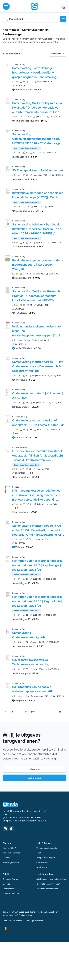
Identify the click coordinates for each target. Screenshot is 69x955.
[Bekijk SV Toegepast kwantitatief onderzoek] (34, 173)
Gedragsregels (9, 888)
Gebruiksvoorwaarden (12, 920)
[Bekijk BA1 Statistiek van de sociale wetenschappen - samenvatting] (34, 691)
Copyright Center (10, 879)
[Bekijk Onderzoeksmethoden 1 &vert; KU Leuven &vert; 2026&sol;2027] (34, 398)
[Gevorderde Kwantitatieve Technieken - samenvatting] (7, 658)
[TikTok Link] (11, 828)
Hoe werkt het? (9, 848)
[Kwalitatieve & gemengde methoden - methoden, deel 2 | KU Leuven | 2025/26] (7, 258)
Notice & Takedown (11, 893)
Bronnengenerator (11, 862)
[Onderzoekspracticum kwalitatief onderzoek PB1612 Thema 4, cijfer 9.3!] (7, 419)
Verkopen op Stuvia (11, 853)
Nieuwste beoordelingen (47, 888)
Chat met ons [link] (42, 862)
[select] (57, 54)
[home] (34, 6)
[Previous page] (6, 712)
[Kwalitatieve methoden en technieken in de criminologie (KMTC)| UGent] (7, 191)
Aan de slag (34, 777)
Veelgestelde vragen (45, 857)
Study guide (41, 867)
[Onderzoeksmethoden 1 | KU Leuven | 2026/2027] (7, 392)
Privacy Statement (34, 920)
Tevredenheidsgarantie (46, 848)
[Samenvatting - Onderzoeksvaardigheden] (7, 631)
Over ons (6, 857)
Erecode (6, 884)
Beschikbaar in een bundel (25, 148)
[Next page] (39, 712)
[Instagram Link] (5, 828)
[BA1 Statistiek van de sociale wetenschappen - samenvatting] (7, 685)
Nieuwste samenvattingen (48, 884)
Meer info (34, 769)
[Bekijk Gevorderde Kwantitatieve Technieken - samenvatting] (34, 664)
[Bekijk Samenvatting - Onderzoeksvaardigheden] (34, 637)
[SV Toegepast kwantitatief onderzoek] (7, 168)
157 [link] (32, 712)
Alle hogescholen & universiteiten (51, 879)
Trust (38, 853)
